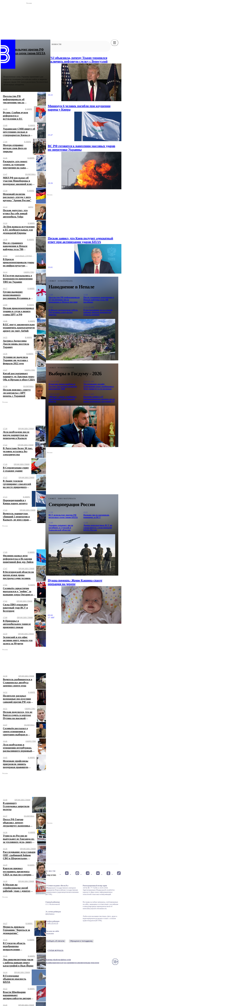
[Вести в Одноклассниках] (108, 873)
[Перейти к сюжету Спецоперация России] (82, 555)
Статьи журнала (55, 950)
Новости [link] (56, 44)
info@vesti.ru (49, 914)
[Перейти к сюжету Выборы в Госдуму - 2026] (82, 426)
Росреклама (49, 933)
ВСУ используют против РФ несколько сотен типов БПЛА (24, 51)
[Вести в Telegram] (87, 873)
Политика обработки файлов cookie (58, 960)
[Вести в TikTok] (119, 873)
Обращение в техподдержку (81, 941)
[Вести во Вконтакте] (98, 873)
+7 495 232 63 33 (51, 923)
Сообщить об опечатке (55, 941)
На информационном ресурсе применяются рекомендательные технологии (72, 963)
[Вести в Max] (77, 873)
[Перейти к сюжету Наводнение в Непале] (82, 339)
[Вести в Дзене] (67, 873)
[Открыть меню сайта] (114, 43)
